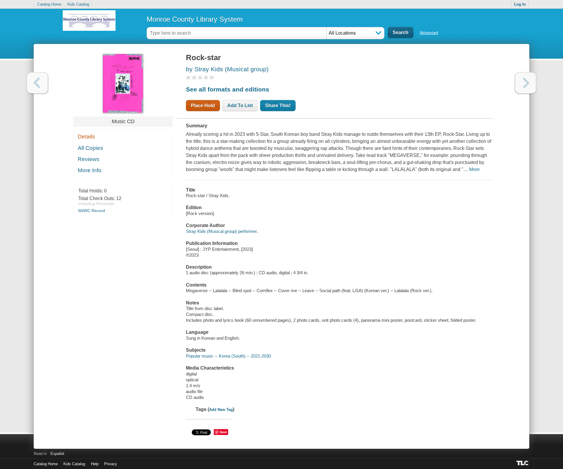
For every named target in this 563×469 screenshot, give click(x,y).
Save (223, 432)
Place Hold (203, 105)
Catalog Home (49, 4)
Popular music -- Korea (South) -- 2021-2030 (228, 355)
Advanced (429, 32)
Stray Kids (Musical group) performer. (222, 231)
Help (95, 464)
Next (525, 83)
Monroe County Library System (195, 19)
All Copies (90, 148)
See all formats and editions (227, 89)
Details (86, 136)
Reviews (88, 159)
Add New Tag (221, 409)
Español (57, 453)
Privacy (110, 464)
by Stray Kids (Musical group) (227, 69)
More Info (89, 170)
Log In (520, 4)
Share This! (278, 105)
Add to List (240, 105)
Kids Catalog (78, 4)
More (474, 169)
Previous (37, 83)
